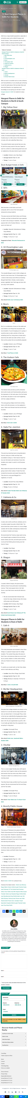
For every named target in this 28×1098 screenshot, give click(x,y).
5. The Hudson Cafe (8, 61)
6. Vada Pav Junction (8, 63)
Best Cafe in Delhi (12, 422)
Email (2, 976)
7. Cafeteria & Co (7, 65)
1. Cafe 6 (6, 71)
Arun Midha (14, 929)
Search (14, 1015)
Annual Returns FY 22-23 (6, 1080)
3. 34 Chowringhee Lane (9, 58)
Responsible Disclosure (6, 1076)
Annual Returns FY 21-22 (6, 1082)
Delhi (15, 8)
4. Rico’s (5, 60)
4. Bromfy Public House (9, 76)
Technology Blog (4, 1065)
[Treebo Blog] (7, 2)
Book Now (7, 184)
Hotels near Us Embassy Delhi (15, 299)
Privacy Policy (4, 1073)
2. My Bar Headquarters (9, 73)
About (2, 1059)
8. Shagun (6, 66)
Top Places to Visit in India (14, 1033)
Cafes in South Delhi (12, 684)
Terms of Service (4, 1071)
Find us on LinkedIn (5, 1068)
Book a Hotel (23, 2)
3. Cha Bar (6, 75)
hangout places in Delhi (7, 92)
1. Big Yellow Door (8, 55)
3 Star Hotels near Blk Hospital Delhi (13, 891)
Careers (3, 1063)
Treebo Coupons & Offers (6, 1055)
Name (2, 970)
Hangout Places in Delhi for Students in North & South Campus (13, 52)
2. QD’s (5, 57)
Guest (4, 1009)
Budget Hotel (5, 8)
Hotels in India (14, 1036)
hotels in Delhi (7, 880)
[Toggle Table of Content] (23, 50)
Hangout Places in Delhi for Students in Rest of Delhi (13, 69)
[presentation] (1, 175)
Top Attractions (14, 1045)
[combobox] (14, 999)
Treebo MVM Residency (7, 177)
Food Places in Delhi (12, 353)
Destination (5, 997)
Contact (3, 1061)
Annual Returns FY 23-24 (6, 1078)
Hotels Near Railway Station (14, 1042)
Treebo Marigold (19, 177)
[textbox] (14, 1000)
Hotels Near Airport (14, 1039)
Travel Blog (10, 8)
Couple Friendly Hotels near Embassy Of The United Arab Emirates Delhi (13, 889)
